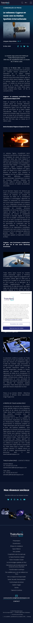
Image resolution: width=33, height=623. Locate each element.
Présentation (16, 541)
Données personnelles (17, 614)
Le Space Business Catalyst (16, 557)
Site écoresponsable (8, 612)
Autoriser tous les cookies (16, 328)
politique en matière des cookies (14, 319)
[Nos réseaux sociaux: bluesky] (24, 46)
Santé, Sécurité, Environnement (16, 579)
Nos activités (16, 551)
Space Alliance (16, 549)
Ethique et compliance (16, 546)
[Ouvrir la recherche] (22, 2)
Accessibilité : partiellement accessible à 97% (14, 616)
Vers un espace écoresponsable (16, 577)
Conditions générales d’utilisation (22, 612)
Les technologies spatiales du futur (16, 562)
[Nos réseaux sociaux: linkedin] (28, 46)
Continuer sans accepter (25, 293)
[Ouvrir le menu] (31, 3)
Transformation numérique (16, 569)
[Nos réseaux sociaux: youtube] (24, 499)
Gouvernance (16, 543)
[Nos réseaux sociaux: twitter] (21, 46)
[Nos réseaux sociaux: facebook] (18, 46)
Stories (16, 587)
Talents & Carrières (16, 590)
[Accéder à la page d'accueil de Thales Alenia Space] (5, 2)
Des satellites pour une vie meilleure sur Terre (16, 573)
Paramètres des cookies (16, 324)
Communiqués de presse (16, 582)
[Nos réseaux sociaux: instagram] (14, 499)
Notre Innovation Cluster (16, 560)
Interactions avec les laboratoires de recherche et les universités (16, 566)
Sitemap (29, 616)
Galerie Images (16, 585)
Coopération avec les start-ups (16, 554)
